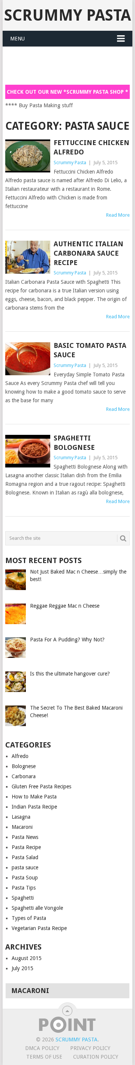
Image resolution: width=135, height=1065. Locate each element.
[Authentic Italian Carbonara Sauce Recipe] (27, 257)
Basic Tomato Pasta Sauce (90, 350)
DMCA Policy (42, 1048)
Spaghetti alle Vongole (37, 908)
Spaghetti (23, 898)
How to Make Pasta (34, 797)
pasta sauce (25, 867)
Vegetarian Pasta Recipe (39, 928)
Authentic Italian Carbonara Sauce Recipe (88, 253)
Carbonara (24, 776)
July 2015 (22, 968)
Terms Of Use (44, 1057)
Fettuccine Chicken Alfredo (91, 147)
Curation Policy (95, 1057)
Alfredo (20, 756)
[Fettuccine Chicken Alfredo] (27, 155)
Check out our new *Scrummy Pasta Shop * (67, 92)
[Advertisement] (70, 65)
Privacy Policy (90, 1048)
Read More (118, 215)
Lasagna (21, 817)
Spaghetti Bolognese (74, 442)
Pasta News (25, 837)
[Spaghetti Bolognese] (27, 451)
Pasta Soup (25, 878)
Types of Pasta (29, 918)
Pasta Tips (24, 888)
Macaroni (22, 827)
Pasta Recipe (26, 847)
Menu (17, 39)
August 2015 (27, 958)
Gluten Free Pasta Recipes (41, 786)
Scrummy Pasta (67, 15)
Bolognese (24, 766)
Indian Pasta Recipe (34, 807)
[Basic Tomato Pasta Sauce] (27, 358)
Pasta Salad (25, 857)
